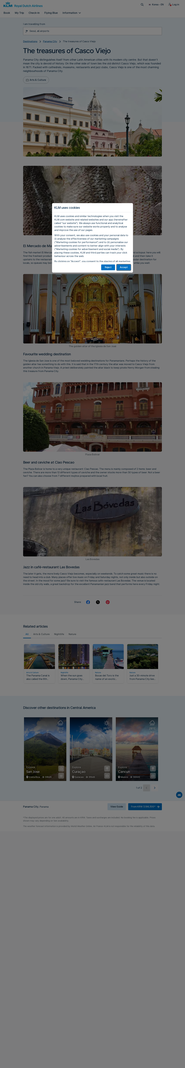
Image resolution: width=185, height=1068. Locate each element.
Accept (124, 267)
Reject (108, 267)
